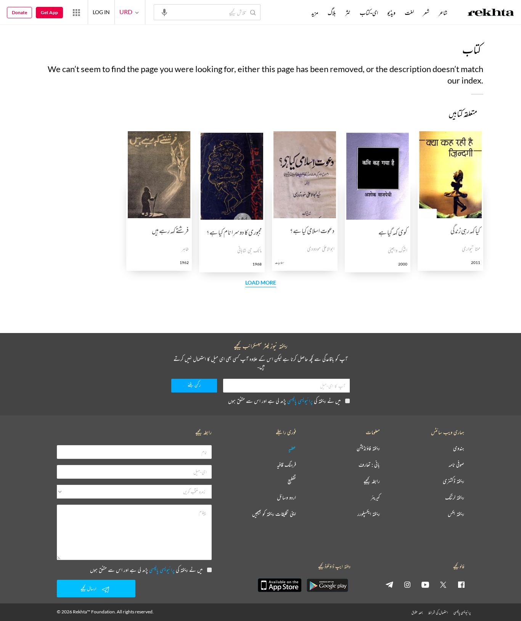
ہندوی (458, 448)
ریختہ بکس (456, 514)
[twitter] (443, 584)
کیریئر (375, 497)
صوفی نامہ (456, 465)
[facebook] (461, 584)
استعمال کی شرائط (438, 612)
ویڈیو (391, 12)
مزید (314, 12)
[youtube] (425, 584)
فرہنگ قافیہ (286, 465)
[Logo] (490, 13)
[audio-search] (164, 12)
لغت (409, 12)
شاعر (443, 12)
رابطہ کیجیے (371, 481)
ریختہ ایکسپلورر (368, 514)
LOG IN (101, 12)
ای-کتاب (369, 12)
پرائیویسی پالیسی (300, 400)
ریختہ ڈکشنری (453, 481)
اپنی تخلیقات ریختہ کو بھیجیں (274, 514)
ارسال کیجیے (88, 588)
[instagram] (407, 584)
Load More (260, 283)
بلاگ (332, 12)
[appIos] (279, 585)
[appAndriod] (327, 585)
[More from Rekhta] (76, 12)
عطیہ (292, 448)
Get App (49, 12)
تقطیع (292, 481)
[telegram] (389, 584)
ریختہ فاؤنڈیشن (368, 448)
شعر (426, 12)
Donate (19, 12)
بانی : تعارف (369, 465)
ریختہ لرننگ (454, 497)
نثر (348, 12)
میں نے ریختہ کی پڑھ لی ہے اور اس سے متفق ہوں (284, 400)
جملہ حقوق (417, 612)
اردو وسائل (286, 497)
